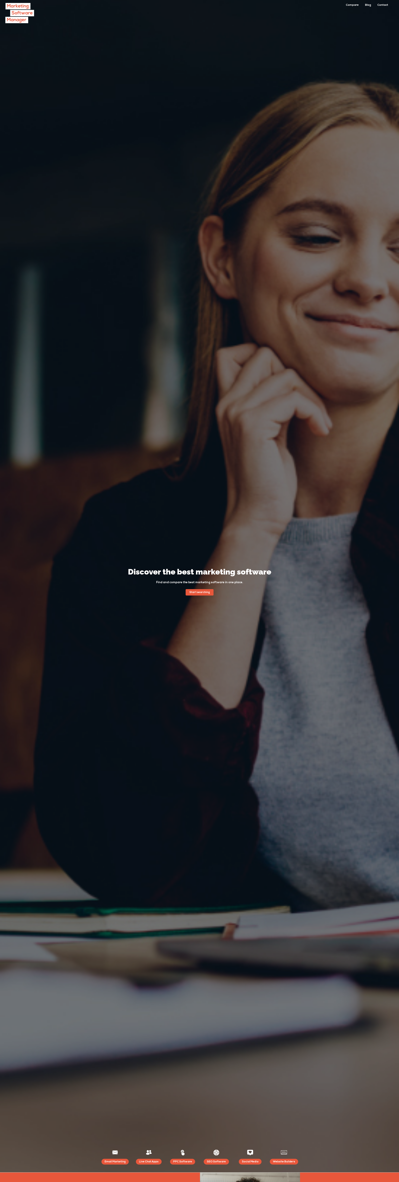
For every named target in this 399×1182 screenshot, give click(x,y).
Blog (368, 5)
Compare (352, 5)
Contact (382, 5)
